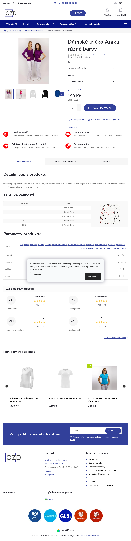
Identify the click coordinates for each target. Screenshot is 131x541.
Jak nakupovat (8, 3)
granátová (120, 244)
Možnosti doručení (79, 90)
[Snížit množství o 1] (79, 109)
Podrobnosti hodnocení (101, 55)
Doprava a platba (24, 3)
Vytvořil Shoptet (68, 530)
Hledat (78, 13)
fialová (48, 244)
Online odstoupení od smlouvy (101, 485)
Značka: (72, 127)
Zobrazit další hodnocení (115, 337)
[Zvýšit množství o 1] (79, 106)
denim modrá (101, 244)
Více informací (36, 269)
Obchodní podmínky (97, 467)
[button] (26, 406)
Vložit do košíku (102, 107)
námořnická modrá (76, 244)
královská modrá (59, 244)
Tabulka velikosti (95, 478)
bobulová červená (102, 248)
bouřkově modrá (118, 248)
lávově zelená (87, 248)
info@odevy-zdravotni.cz (56, 460)
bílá (21, 244)
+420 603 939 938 (54, 463)
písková (111, 244)
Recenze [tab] (106, 162)
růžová (41, 244)
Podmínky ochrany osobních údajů (102, 470)
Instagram (49, 474)
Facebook (49, 471)
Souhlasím (93, 276)
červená (33, 244)
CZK (120, 3)
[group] (26, 386)
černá (26, 244)
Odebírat (113, 431)
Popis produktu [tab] (24, 162)
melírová (90, 244)
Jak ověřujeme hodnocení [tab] (65, 162)
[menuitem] (11, 24)
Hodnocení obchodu (97, 482)
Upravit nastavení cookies (89, 536)
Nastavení (37, 274)
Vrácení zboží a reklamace (99, 474)
